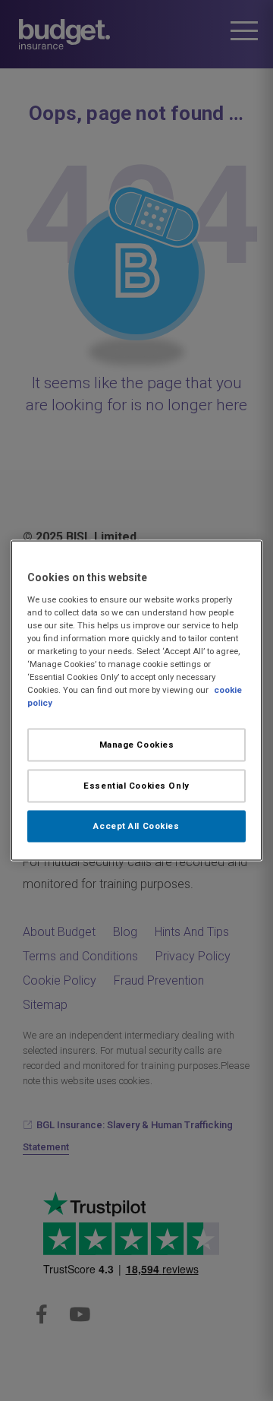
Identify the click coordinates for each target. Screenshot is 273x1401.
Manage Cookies (136, 744)
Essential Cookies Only (136, 785)
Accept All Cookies (136, 826)
